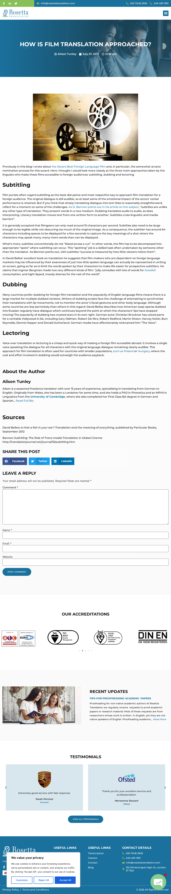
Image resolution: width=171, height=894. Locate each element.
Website (8, 556)
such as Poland (123, 351)
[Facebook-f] (4, 3)
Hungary (144, 351)
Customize (22, 880)
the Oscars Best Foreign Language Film (79, 166)
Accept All (65, 880)
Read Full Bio (25, 400)
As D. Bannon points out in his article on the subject (104, 207)
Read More (159, 719)
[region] (43, 869)
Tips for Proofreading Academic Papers (120, 698)
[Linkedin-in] (10, 3)
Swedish (150, 270)
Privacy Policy (11, 889)
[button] (165, 13)
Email (7, 543)
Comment (10, 487)
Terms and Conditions (35, 889)
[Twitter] (16, 3)
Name (7, 530)
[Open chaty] (158, 882)
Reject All (44, 880)
